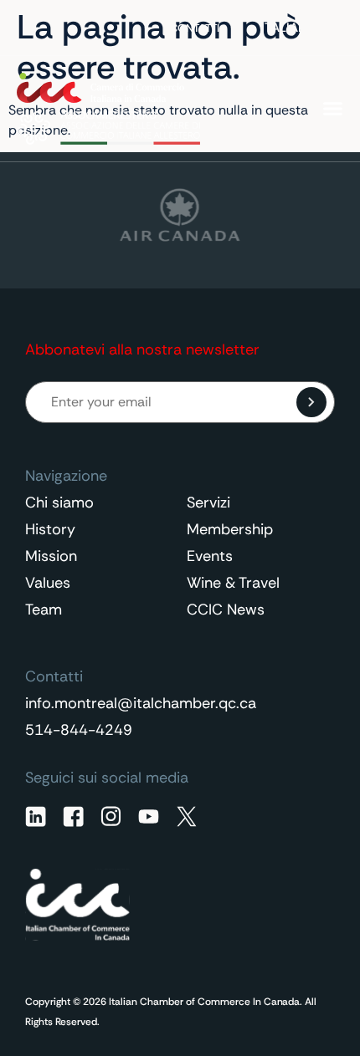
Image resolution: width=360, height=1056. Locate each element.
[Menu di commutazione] (332, 108)
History (50, 529)
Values (47, 583)
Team (43, 609)
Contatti (194, 28)
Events (210, 556)
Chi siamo (59, 502)
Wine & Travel (233, 583)
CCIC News (226, 609)
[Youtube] (148, 816)
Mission (51, 556)
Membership (230, 529)
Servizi (208, 502)
